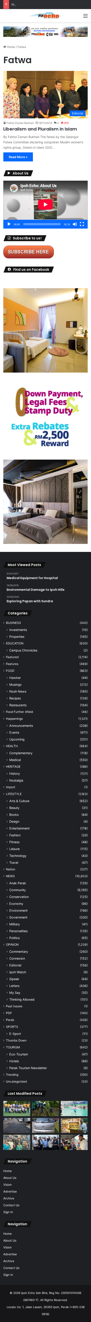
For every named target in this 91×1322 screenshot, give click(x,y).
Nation (10, 869)
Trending (12, 1074)
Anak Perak (17, 883)
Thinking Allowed (21, 999)
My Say (14, 992)
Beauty (14, 808)
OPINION (12, 944)
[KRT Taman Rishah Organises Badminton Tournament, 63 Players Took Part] (74, 1108)
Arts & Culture (19, 801)
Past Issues (14, 1006)
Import (10, 787)
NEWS (10, 876)
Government (18, 917)
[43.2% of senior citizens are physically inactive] (74, 1125)
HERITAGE (13, 766)
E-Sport (15, 1034)
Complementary (20, 753)
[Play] (9, 224)
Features (12, 664)
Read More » (18, 157)
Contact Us (11, 1205)
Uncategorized (16, 1081)
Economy (16, 903)
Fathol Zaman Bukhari (20, 123)
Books (14, 814)
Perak (10, 1020)
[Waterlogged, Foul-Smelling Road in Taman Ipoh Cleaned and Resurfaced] (16, 1125)
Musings (15, 684)
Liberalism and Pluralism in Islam (40, 129)
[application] (45, 205)
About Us (9, 1178)
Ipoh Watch (17, 972)
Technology (18, 856)
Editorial (15, 965)
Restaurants (18, 705)
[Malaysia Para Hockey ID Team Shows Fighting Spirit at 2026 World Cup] (16, 1108)
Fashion (15, 835)
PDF (9, 1013)
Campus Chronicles (23, 650)
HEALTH (12, 746)
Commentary (18, 951)
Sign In (8, 1212)
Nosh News (17, 691)
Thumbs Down (16, 1040)
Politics (14, 938)
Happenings (14, 718)
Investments (18, 630)
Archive (8, 1198)
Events (14, 732)
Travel (13, 862)
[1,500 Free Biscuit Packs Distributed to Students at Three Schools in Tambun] (74, 1142)
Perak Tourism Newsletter (28, 1068)
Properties (16, 636)
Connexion (17, 958)
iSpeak (14, 979)
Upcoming (17, 739)
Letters (14, 986)
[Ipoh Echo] (45, 15)
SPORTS (12, 1026)
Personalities (18, 931)
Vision (7, 1184)
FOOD (10, 670)
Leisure (14, 849)
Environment (18, 910)
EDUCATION (14, 643)
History (14, 773)
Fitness (14, 842)
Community (17, 890)
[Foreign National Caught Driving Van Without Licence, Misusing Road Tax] (45, 1125)
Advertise (10, 1191)
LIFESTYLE (14, 794)
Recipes (15, 698)
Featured (12, 657)
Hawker (15, 678)
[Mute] (75, 224)
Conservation (19, 897)
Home (10, 47)
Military (14, 924)
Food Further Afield (19, 712)
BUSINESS (13, 623)
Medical (15, 760)
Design (14, 821)
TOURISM (13, 1047)
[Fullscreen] (82, 224)
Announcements (21, 725)
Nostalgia (16, 780)
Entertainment (19, 828)
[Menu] (85, 17)
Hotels (14, 1061)
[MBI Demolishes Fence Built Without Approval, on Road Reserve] (45, 1108)
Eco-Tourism (18, 1054)
